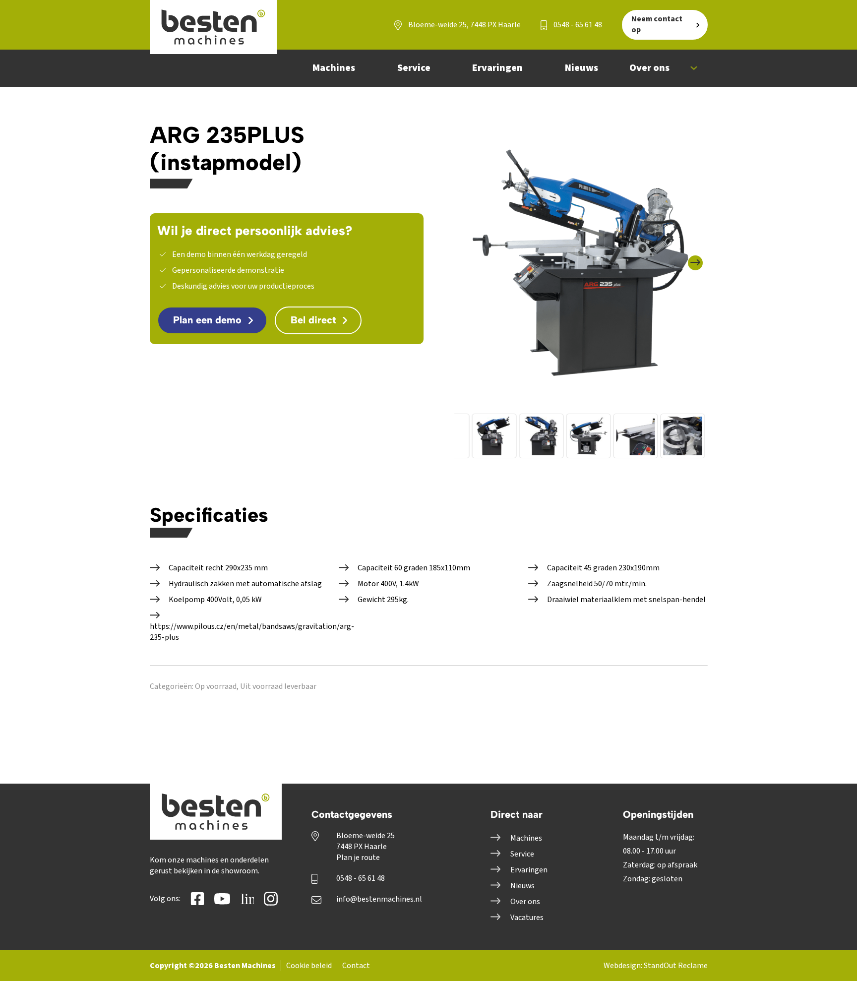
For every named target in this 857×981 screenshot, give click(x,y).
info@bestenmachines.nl (379, 899)
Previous (465, 255)
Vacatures (527, 917)
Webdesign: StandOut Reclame (656, 965)
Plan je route (358, 857)
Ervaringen (529, 869)
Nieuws (522, 885)
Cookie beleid (309, 965)
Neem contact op (656, 24)
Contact (356, 965)
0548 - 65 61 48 (577, 24)
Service (522, 854)
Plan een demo (207, 320)
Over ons (525, 901)
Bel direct (313, 320)
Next (699, 255)
